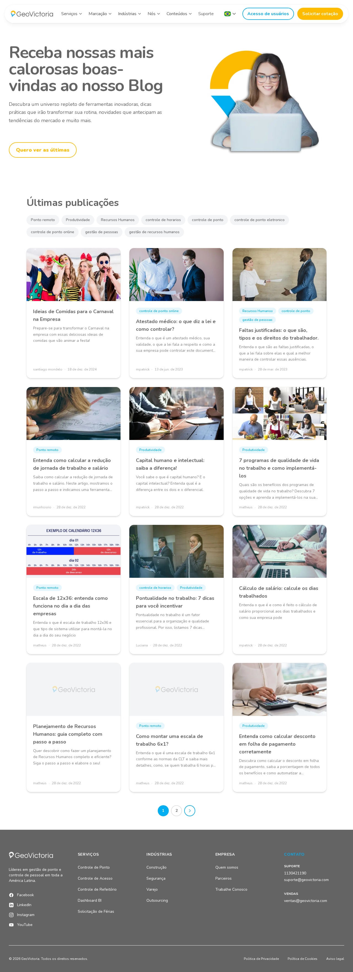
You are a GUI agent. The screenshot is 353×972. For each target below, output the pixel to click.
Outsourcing (157, 900)
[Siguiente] (189, 810)
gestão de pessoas (101, 232)
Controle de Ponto (94, 867)
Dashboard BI (89, 900)
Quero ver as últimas (42, 150)
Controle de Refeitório (97, 889)
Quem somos (226, 867)
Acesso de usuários (268, 14)
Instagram (25, 914)
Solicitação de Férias (96, 911)
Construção (156, 867)
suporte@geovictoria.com (306, 879)
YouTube (25, 924)
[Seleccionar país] (230, 14)
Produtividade (78, 219)
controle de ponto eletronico (259, 219)
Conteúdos (177, 14)
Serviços (69, 14)
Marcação (98, 14)
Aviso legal (335, 959)
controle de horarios (163, 219)
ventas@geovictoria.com (305, 900)
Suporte (206, 14)
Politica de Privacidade (261, 959)
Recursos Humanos (118, 219)
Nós (152, 14)
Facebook (25, 895)
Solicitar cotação (320, 14)
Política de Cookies (302, 959)
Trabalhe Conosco (231, 889)
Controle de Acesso (95, 878)
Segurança (155, 878)
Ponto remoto (43, 219)
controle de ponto (207, 219)
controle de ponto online (52, 232)
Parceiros (223, 878)
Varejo (152, 889)
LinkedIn (24, 904)
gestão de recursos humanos (154, 232)
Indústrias (127, 14)
